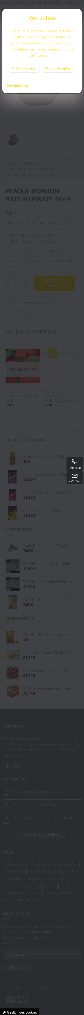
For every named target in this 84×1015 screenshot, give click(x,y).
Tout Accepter (59, 54)
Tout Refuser (25, 54)
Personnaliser (17, 86)
